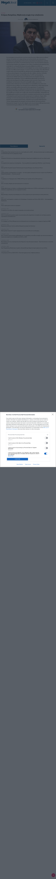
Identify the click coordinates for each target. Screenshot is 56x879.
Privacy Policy (36, 464)
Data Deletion (20, 464)
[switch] (46, 438)
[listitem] (28, 434)
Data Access (28, 464)
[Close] (53, 414)
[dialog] (28, 439)
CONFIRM (17, 459)
